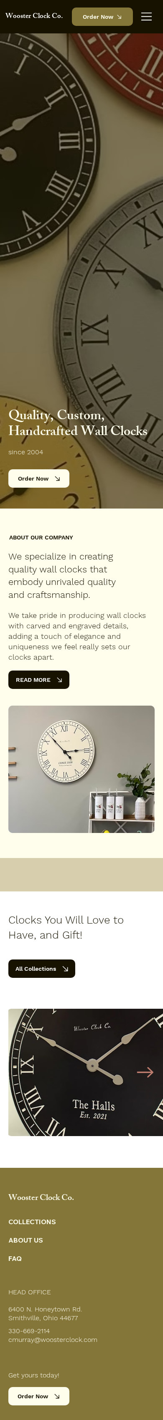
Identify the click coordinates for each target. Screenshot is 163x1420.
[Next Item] (145, 1072)
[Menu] (147, 16)
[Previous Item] (26, 1072)
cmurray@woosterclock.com (52, 1340)
